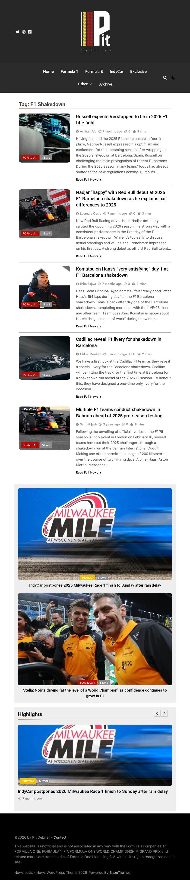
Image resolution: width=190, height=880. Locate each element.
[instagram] (24, 32)
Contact (60, 837)
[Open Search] (165, 78)
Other (83, 84)
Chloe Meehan (90, 354)
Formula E (94, 71)
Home (48, 71)
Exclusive (138, 71)
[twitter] (17, 32)
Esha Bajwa (88, 283)
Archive (105, 84)
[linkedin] (30, 32)
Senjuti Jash (88, 424)
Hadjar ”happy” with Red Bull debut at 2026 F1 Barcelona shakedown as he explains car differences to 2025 (121, 199)
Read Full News (87, 179)
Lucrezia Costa (90, 213)
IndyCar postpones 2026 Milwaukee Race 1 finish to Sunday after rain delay (95, 585)
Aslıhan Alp (88, 131)
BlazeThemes (120, 872)
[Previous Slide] (157, 713)
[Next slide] (164, 713)
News (46, 158)
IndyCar (116, 71)
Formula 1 (69, 71)
